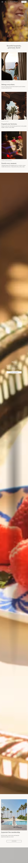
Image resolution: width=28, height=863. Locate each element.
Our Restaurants (14, 372)
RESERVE (24, 1)
